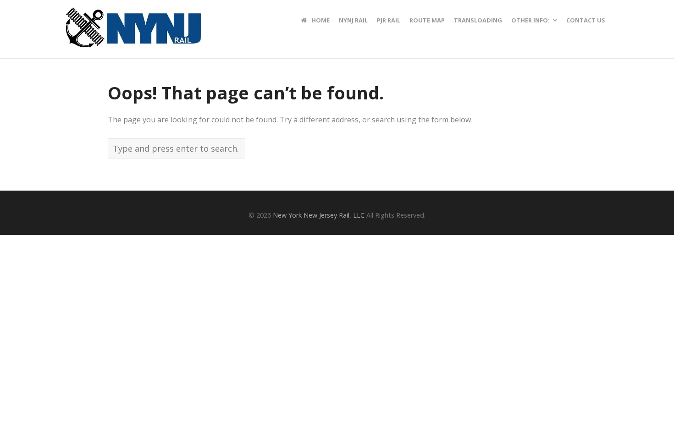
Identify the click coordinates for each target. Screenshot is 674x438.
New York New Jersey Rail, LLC (319, 215)
